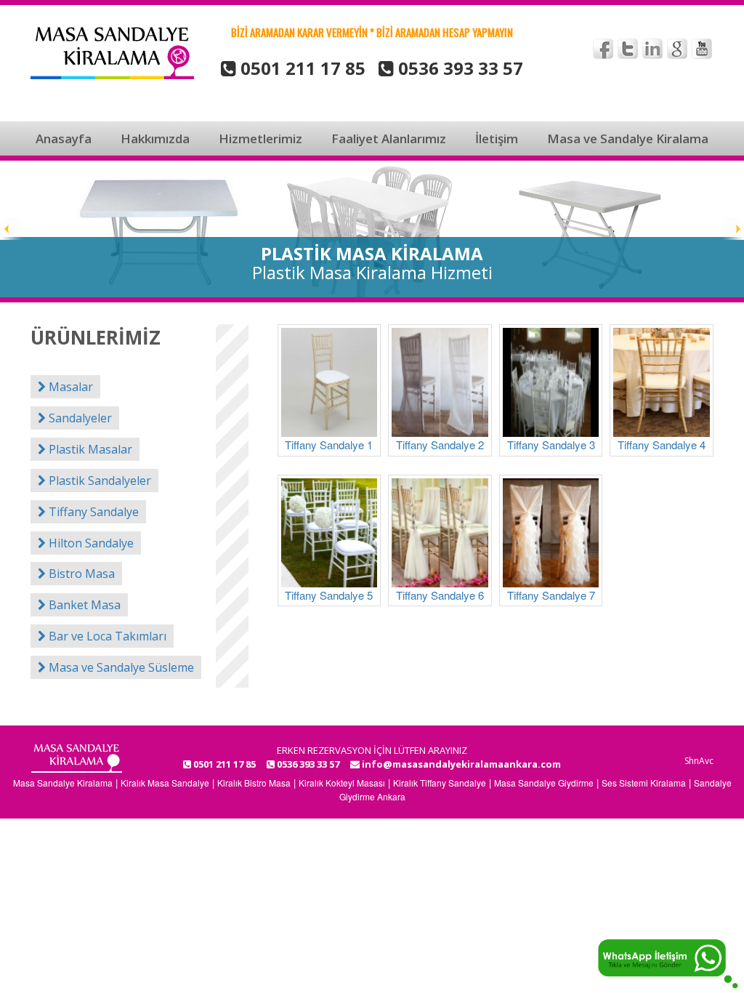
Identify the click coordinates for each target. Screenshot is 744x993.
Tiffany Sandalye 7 (551, 595)
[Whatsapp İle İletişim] (667, 962)
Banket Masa (83, 605)
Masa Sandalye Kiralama (63, 782)
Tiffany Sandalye (92, 512)
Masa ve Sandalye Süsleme (120, 667)
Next (732, 229)
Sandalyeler (79, 418)
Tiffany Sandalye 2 (440, 444)
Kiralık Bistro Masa (254, 782)
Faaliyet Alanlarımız (388, 138)
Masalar (69, 387)
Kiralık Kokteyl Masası (342, 782)
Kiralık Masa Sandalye (165, 782)
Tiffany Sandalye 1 (329, 444)
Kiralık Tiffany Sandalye (439, 782)
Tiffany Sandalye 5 (329, 595)
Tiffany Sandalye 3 (551, 444)
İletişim (496, 138)
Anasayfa (64, 138)
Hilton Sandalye (90, 543)
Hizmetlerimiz (260, 138)
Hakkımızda (155, 138)
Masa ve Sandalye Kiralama (627, 138)
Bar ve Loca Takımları (106, 636)
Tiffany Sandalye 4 (661, 444)
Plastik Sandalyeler (98, 481)
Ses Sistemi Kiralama (644, 782)
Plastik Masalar (89, 449)
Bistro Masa (80, 574)
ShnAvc (698, 761)
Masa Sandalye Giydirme (544, 782)
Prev (11, 229)
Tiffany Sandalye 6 (440, 595)
